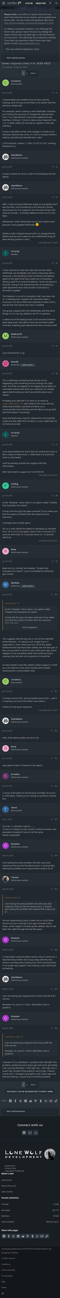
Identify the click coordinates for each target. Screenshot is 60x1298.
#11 (56, 691)
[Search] (56, 3)
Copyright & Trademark (14, 1171)
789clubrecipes (52, 1221)
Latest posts (6, 1180)
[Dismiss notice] (55, 14)
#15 (56, 819)
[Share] (53, 92)
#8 (57, 495)
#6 (57, 373)
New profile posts (8, 1186)
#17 (56, 889)
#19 (56, 989)
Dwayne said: (11, 897)
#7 (57, 444)
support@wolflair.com (29, 43)
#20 (56, 1028)
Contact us (5, 1264)
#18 (56, 949)
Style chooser (9, 1258)
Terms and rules (8, 1270)
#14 (56, 786)
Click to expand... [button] (30, 627)
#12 (56, 730)
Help (3, 1281)
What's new (7, 1173)
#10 (56, 594)
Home (3, 1287)
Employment (10, 1166)
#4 (57, 263)
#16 (56, 855)
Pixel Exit (14, 1252)
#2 (57, 167)
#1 (57, 92)
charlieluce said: (12, 1036)
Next (33, 73)
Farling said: (10, 603)
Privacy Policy (10, 1168)
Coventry (8, 67)
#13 (56, 758)
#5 (57, 346)
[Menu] (4, 3)
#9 (57, 561)
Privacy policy (7, 1276)
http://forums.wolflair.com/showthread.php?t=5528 (28, 23)
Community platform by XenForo (26, 1249)
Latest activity (7, 1191)
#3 (57, 197)
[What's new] (50, 3)
